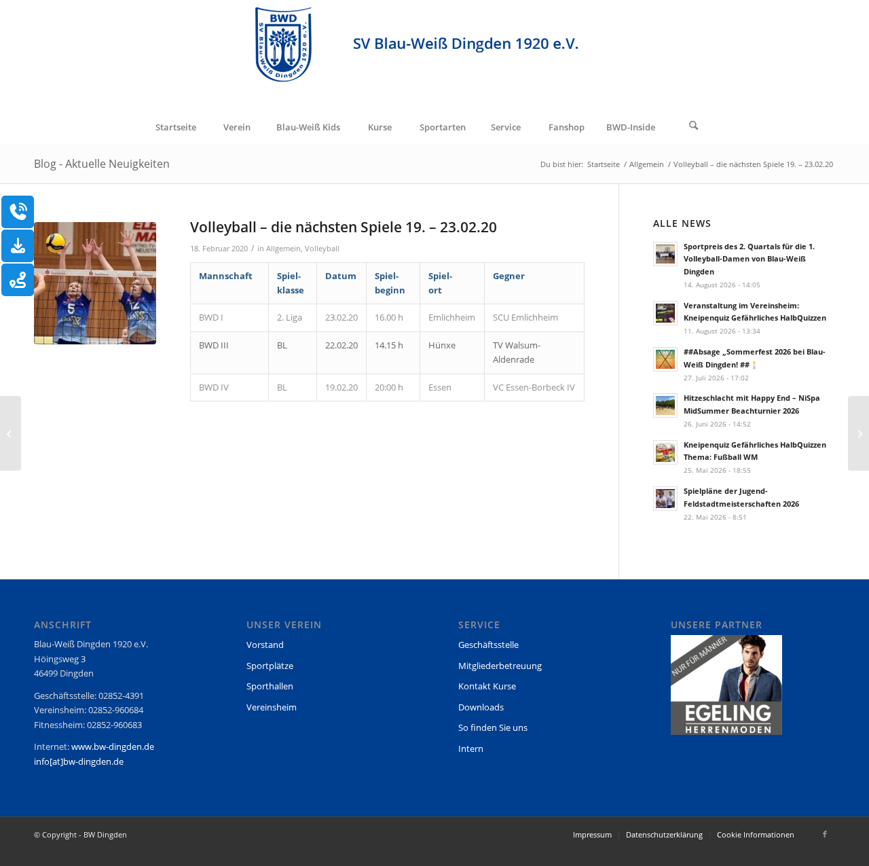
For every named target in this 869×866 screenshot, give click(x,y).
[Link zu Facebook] (825, 834)
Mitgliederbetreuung (500, 666)
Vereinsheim (271, 707)
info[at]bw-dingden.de (79, 761)
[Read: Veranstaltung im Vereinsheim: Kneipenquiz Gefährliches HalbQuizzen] (665, 313)
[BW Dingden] (434, 55)
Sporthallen (269, 686)
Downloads (481, 707)
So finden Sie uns (493, 727)
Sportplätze (269, 666)
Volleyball (322, 248)
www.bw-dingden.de (112, 746)
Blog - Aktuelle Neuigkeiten (102, 163)
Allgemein (283, 248)
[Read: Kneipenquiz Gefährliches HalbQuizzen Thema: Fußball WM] (665, 452)
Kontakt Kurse (487, 686)
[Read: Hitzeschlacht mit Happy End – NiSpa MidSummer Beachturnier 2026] (665, 405)
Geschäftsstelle (488, 644)
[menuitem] (175, 127)
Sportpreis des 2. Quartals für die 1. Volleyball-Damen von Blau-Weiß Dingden (749, 259)
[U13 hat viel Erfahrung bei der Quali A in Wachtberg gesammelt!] (10, 433)
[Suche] (693, 127)
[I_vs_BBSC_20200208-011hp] (95, 283)
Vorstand (265, 644)
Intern (470, 748)
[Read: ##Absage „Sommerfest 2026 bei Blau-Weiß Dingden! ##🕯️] (665, 359)
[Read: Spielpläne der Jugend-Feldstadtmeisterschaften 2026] (665, 498)
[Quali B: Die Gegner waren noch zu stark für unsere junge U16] (858, 433)
